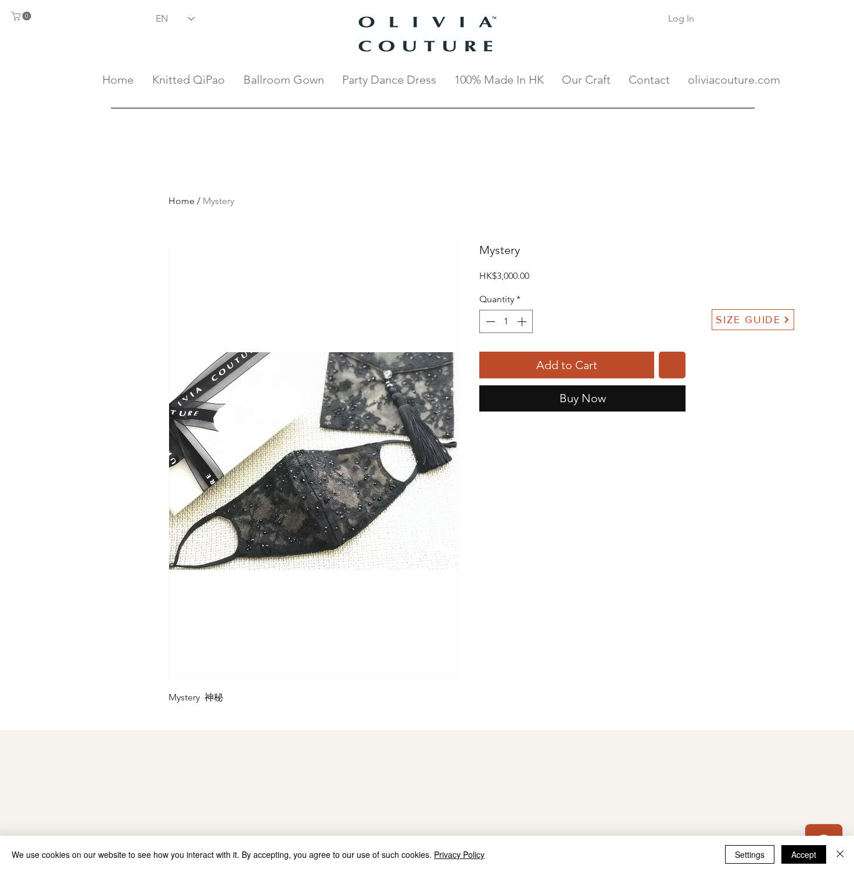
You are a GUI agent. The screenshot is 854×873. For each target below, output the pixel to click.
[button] (22, 16)
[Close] (840, 854)
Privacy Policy (459, 854)
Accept (803, 854)
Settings (750, 854)
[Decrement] (489, 321)
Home (181, 200)
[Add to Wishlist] (672, 365)
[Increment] (523, 321)
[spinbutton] (506, 321)
